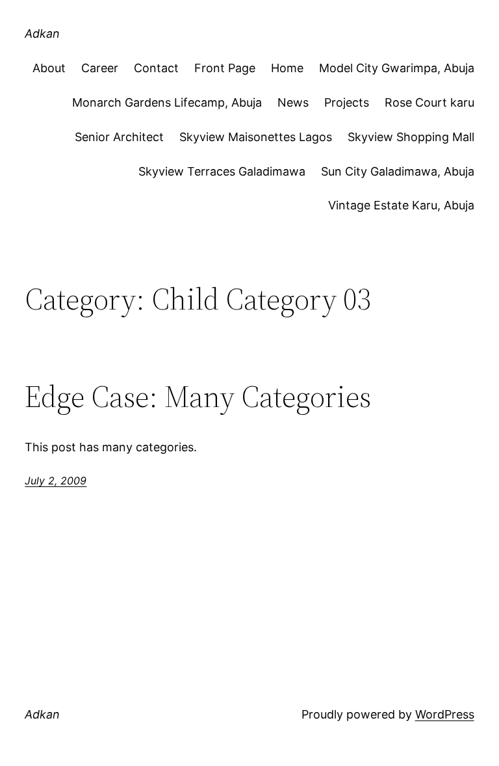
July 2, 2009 (55, 480)
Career (99, 68)
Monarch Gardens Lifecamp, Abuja (167, 102)
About (49, 68)
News (293, 102)
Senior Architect (119, 137)
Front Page (224, 68)
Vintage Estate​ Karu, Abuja (401, 205)
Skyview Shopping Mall (411, 137)
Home (287, 68)
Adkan (42, 33)
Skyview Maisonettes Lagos (255, 137)
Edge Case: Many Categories (198, 396)
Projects (346, 102)
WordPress (444, 714)
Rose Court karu (429, 102)
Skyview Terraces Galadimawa (221, 171)
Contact (156, 68)
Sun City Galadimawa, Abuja (397, 171)
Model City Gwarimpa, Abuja (396, 68)
